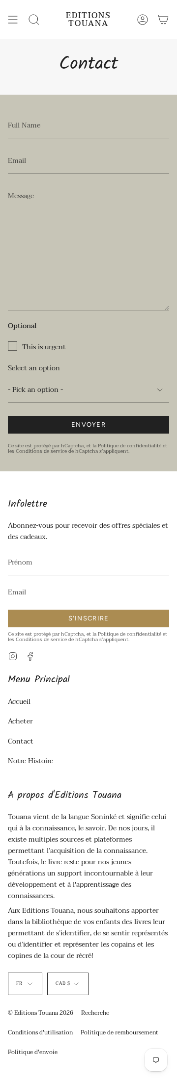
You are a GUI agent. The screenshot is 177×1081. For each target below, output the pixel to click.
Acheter (20, 721)
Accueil (19, 701)
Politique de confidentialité (129, 445)
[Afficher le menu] (12, 19)
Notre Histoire (30, 761)
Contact (20, 741)
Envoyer (88, 424)
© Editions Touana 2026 (40, 1013)
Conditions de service (41, 451)
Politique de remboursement (119, 1032)
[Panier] (163, 19)
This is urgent (44, 347)
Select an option (34, 368)
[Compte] (142, 19)
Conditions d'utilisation (40, 1032)
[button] (34, 19)
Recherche (95, 1013)
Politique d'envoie (33, 1052)
